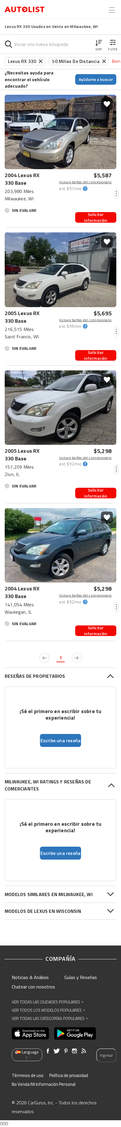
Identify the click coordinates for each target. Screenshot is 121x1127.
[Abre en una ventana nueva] (30, 1033)
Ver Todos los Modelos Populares (48, 1010)
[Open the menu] (112, 10)
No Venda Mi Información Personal (43, 1084)
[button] (99, 44)
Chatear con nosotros (33, 986)
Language (30, 1052)
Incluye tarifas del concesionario (85, 182)
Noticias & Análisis (30, 977)
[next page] (77, 658)
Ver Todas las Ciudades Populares (47, 1002)
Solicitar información (95, 217)
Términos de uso (27, 1075)
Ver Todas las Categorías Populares (50, 1018)
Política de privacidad (68, 1075)
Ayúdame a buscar (96, 79)
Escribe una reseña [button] (61, 740)
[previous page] (44, 658)
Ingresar (106, 1055)
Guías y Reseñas (80, 977)
